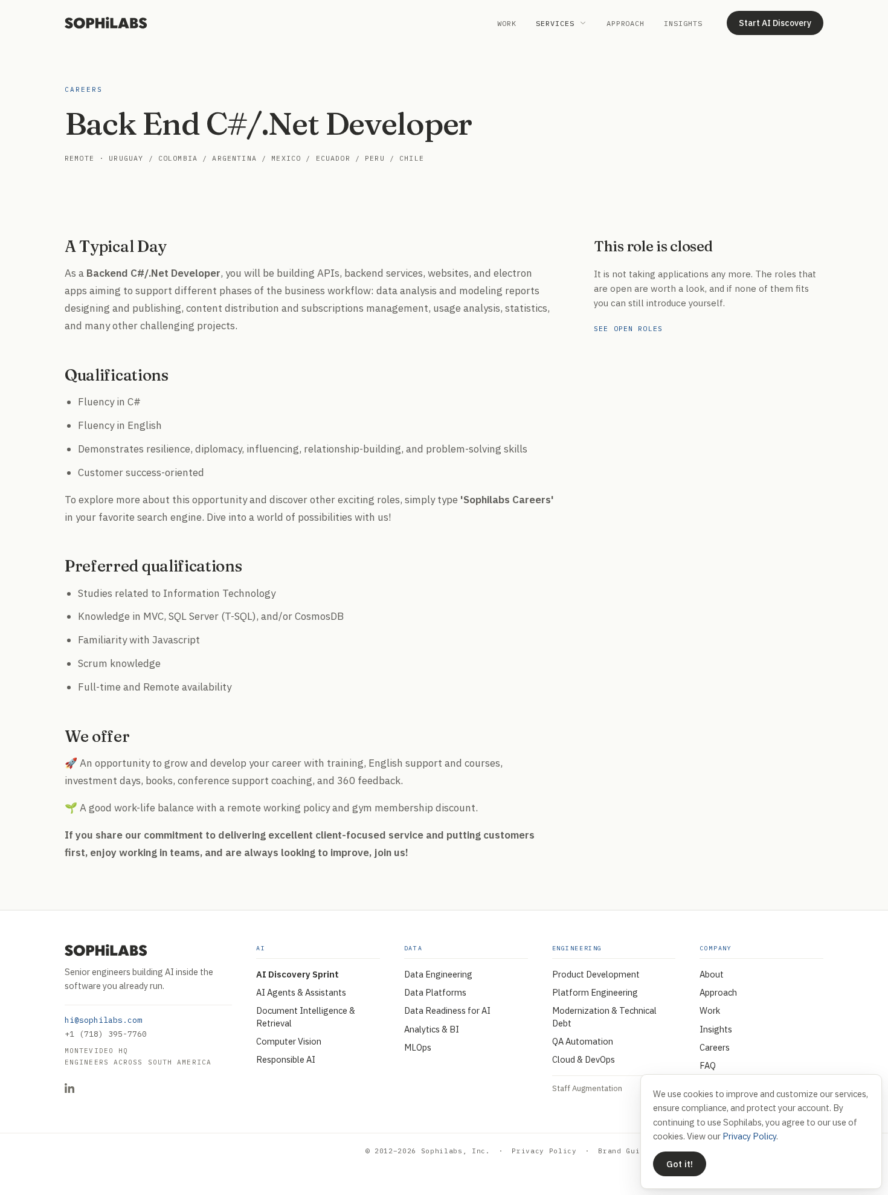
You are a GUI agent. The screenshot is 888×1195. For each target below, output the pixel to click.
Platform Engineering (595, 992)
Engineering (577, 948)
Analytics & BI (431, 1029)
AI (260, 948)
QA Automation (582, 1041)
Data (413, 948)
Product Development (596, 974)
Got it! (679, 1164)
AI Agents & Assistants (301, 992)
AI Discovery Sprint (297, 974)
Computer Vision (288, 1041)
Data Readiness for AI (447, 1010)
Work (506, 23)
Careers (715, 1047)
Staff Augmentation (587, 1088)
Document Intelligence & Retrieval (305, 1016)
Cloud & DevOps (583, 1059)
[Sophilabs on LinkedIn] (69, 1088)
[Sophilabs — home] (106, 23)
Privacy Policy (544, 1151)
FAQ (708, 1065)
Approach (625, 23)
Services (555, 23)
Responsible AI (285, 1059)
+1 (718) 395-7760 (106, 1034)
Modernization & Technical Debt (604, 1016)
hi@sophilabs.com (103, 1020)
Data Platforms (435, 992)
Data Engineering (438, 974)
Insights (683, 23)
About (712, 974)
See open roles (628, 328)
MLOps (417, 1047)
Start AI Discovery (775, 23)
